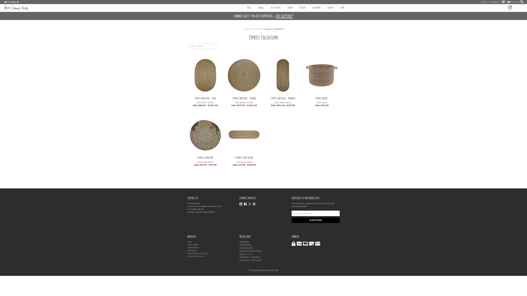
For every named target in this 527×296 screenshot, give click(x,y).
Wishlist (514, 2)
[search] (522, 1)
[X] (249, 204)
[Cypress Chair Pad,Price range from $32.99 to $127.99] (205, 135)
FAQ (189, 242)
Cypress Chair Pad (205, 158)
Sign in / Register (490, 2)
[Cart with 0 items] (503, 2)
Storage (261, 7)
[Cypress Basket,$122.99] (321, 76)
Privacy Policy (196, 256)
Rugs (249, 7)
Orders (244, 242)
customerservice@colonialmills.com (204, 206)
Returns (192, 250)
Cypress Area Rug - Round (244, 98)
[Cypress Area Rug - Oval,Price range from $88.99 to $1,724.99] (205, 76)
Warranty (193, 247)
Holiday (303, 7)
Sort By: (192, 46)
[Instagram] (240, 204)
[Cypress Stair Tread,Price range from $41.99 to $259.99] (244, 135)
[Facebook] (245, 204)
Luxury (290, 7)
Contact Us (192, 198)
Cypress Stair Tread (244, 158)
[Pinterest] (254, 204)
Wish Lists (245, 254)
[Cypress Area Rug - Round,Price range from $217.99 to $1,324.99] (244, 76)
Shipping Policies (197, 253)
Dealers (331, 7)
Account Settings (250, 260)
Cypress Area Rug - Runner (282, 98)
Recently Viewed (249, 257)
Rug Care (192, 245)
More (343, 7)
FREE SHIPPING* (284, 15)
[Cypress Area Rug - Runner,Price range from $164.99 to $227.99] (282, 76)
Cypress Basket (321, 98)
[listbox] (207, 45)
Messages (245, 245)
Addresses (246, 248)
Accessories (275, 7)
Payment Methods (250, 251)
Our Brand (316, 7)
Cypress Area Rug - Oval (205, 98)
